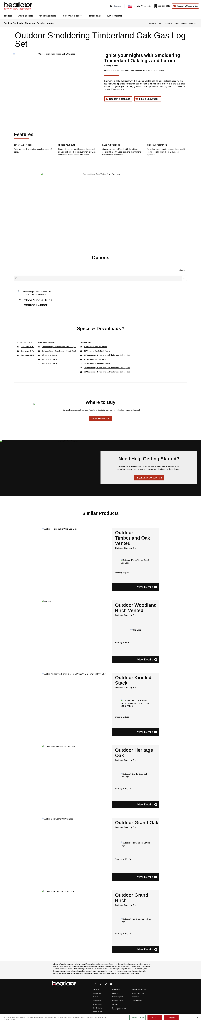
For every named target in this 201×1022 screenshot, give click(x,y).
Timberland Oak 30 (49, 363)
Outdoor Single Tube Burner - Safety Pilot (59, 351)
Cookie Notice (97, 1008)
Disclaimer (135, 997)
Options (176, 23)
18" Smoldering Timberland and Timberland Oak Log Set (107, 355)
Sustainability (97, 1000)
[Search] (111, 6)
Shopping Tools (25, 16)
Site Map (115, 1004)
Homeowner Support (72, 16)
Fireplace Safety (117, 1000)
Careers (95, 997)
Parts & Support (117, 997)
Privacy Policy (97, 1012)
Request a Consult (119, 99)
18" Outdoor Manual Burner (95, 347)
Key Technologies (47, 16)
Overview (152, 23)
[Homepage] (18, 6)
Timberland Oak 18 (49, 355)
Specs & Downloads (188, 23)
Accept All (171, 1018)
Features (168, 23)
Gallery (160, 23)
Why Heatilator (114, 16)
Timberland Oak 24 (49, 359)
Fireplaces (96, 989)
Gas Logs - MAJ (27, 355)
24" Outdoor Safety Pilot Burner (97, 363)
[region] (100, 1018)
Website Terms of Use (139, 989)
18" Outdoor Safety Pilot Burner (97, 351)
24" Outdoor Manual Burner (95, 359)
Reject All (154, 1018)
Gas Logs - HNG (27, 347)
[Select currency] (131, 6)
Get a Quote (116, 989)
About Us (115, 993)
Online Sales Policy (138, 993)
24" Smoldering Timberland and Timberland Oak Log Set (107, 368)
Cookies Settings (137, 1018)
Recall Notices (97, 1004)
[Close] (197, 1017)
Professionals (95, 16)
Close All (182, 270)
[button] (100, 278)
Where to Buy (146, 6)
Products (7, 16)
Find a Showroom (148, 99)
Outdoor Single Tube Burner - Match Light (59, 347)
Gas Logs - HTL (27, 351)
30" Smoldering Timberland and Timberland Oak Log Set (107, 372)
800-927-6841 (164, 6)
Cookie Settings (137, 1000)
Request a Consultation (187, 6)
